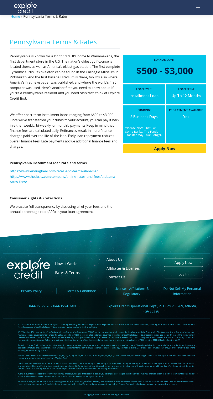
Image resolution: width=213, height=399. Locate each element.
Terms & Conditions (81, 291)
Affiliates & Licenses (123, 268)
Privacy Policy (31, 291)
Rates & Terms (67, 272)
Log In (183, 274)
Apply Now (164, 148)
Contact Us (115, 277)
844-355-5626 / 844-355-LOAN (52, 306)
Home (15, 16)
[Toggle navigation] (198, 7)
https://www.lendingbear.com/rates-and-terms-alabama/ (54, 171)
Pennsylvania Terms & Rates (53, 41)
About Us (114, 259)
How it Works (66, 263)
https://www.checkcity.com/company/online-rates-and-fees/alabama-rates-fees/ (63, 179)
